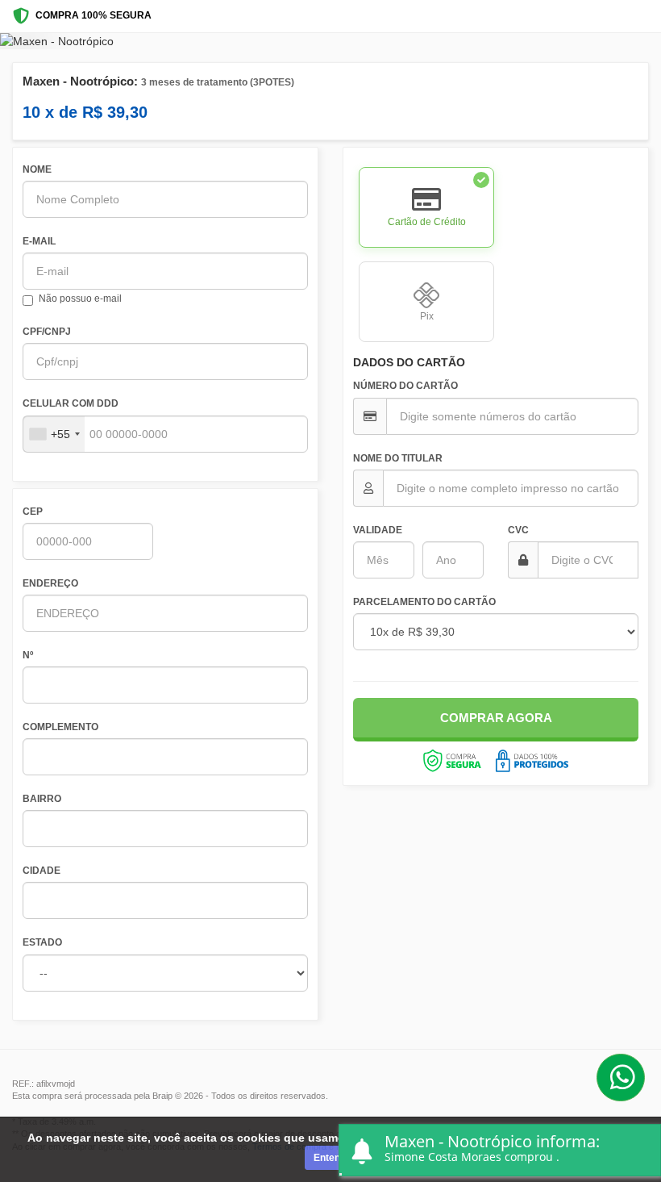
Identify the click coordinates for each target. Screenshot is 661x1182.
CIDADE (41, 870)
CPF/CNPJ (47, 331)
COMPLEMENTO (60, 727)
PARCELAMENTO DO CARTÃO (424, 602)
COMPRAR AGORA (496, 718)
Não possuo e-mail (80, 298)
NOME (37, 169)
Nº (28, 655)
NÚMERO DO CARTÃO (405, 385)
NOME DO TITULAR (398, 458)
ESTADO (42, 942)
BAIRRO (42, 798)
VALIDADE (377, 530)
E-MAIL (39, 241)
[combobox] (54, 434)
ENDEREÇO (50, 583)
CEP (33, 511)
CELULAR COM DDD (70, 403)
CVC (518, 530)
